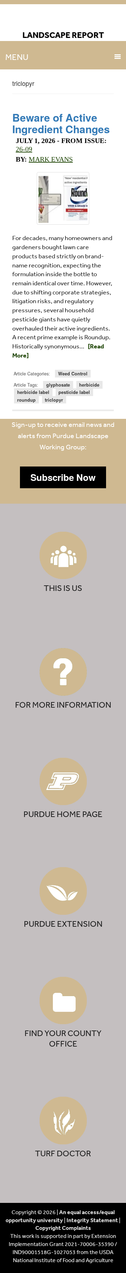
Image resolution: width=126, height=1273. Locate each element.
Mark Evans (51, 159)
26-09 (24, 149)
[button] (63, 477)
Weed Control (73, 373)
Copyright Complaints (63, 1227)
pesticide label (74, 392)
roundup (26, 400)
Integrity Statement (92, 1220)
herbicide (89, 385)
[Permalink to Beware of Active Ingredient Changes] (63, 198)
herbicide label (33, 392)
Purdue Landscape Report (63, 20)
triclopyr (54, 400)
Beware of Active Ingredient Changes (61, 123)
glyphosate (58, 385)
